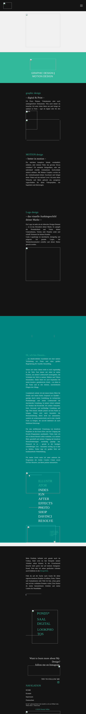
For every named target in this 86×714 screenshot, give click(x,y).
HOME (28, 690)
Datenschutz (30, 700)
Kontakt (28, 693)
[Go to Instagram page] (58, 682)
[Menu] (81, 6)
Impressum (29, 697)
